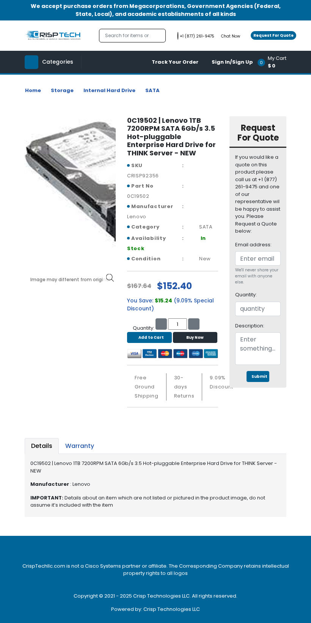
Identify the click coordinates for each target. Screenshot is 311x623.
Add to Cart (151, 337)
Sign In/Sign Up (232, 62)
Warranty (79, 445)
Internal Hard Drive (109, 90)
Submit (259, 376)
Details (41, 445)
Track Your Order (175, 62)
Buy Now (195, 337)
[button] (274, 62)
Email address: (253, 244)
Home (33, 90)
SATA (152, 90)
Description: (249, 325)
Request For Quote (273, 35)
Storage (62, 90)
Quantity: (246, 294)
